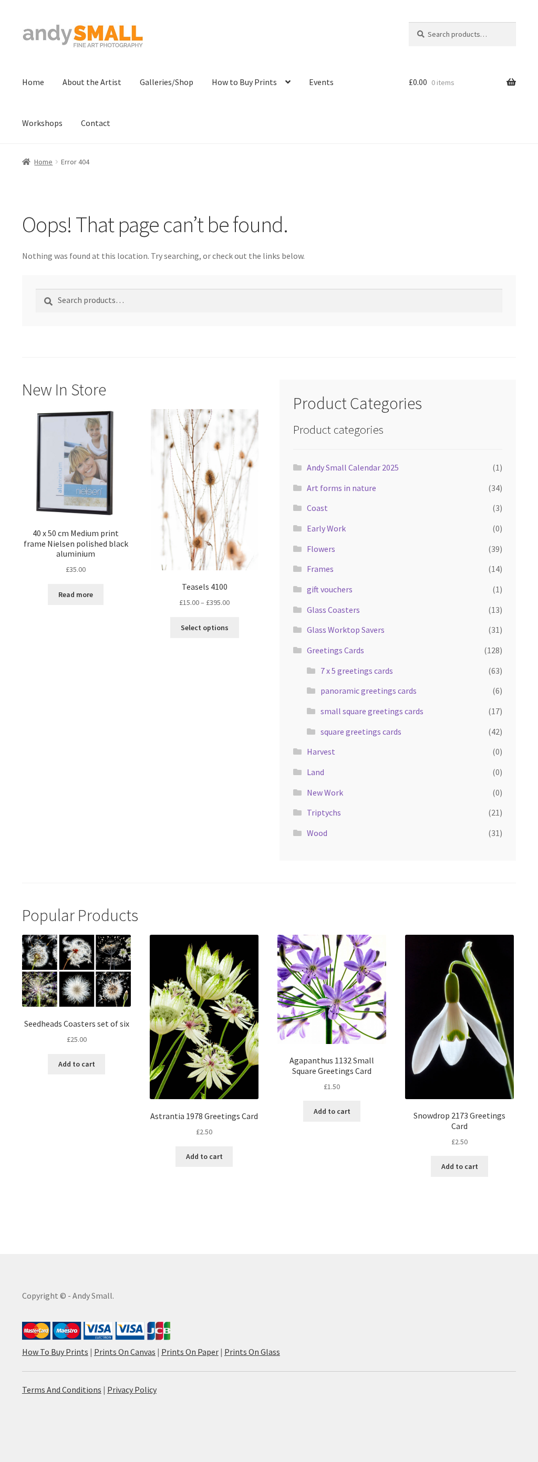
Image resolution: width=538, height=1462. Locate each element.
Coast (317, 508)
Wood (317, 833)
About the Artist (92, 82)
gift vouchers (330, 589)
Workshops (42, 123)
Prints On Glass (252, 1351)
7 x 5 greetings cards (356, 670)
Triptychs (324, 812)
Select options (205, 627)
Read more (75, 594)
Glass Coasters (333, 609)
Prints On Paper (190, 1351)
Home (33, 82)
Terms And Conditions (61, 1389)
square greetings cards (360, 731)
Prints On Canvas (125, 1351)
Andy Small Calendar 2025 (353, 467)
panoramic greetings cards (368, 690)
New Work (325, 792)
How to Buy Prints (244, 82)
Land (315, 772)
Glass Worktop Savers (346, 629)
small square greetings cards (371, 711)
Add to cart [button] (76, 1064)
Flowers (321, 549)
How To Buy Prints (55, 1351)
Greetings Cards (335, 650)
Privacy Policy (132, 1389)
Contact (95, 123)
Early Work (326, 528)
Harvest (321, 751)
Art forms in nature (341, 488)
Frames (320, 568)
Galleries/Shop (166, 82)
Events (321, 82)
